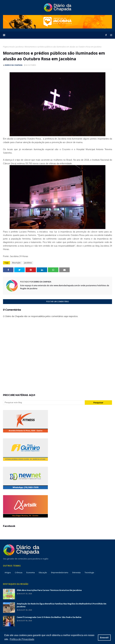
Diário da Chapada (13, 65)
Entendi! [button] (104, 637)
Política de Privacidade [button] (22, 639)
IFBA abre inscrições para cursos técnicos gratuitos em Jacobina (49, 590)
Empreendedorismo (59, 572)
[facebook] (106, 35)
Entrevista (76, 572)
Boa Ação (16, 262)
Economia (30, 572)
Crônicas (18, 572)
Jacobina (19, 46)
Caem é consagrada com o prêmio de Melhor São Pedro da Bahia (49, 617)
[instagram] (110, 35)
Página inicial (8, 46)
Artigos (8, 572)
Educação (43, 572)
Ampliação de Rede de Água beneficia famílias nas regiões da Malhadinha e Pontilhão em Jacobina (61, 605)
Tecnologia (89, 572)
